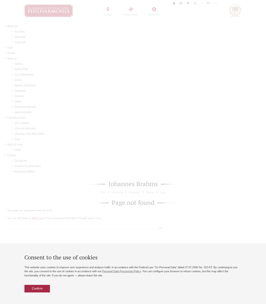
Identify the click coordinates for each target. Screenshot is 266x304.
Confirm (37, 288)
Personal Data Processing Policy (121, 271)
